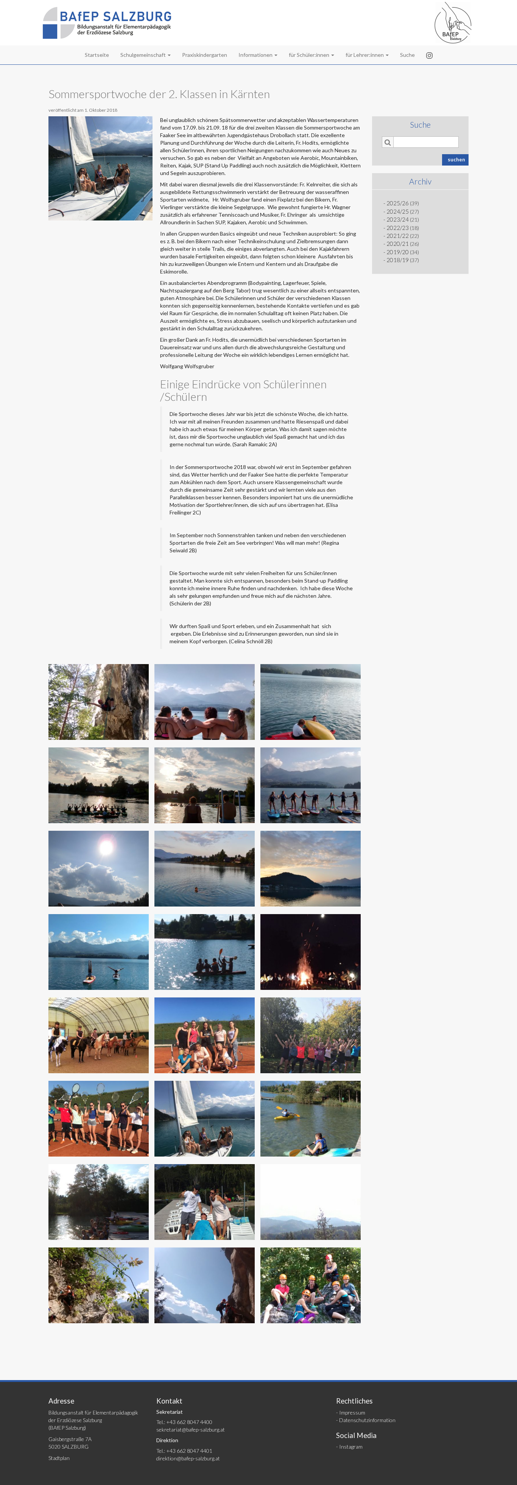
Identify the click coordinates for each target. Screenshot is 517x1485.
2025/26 (397, 203)
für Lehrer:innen (365, 55)
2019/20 (397, 252)
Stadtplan (59, 1458)
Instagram (351, 1446)
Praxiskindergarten (204, 55)
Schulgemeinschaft (143, 55)
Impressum (352, 1412)
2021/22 (397, 235)
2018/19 (397, 259)
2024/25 (397, 211)
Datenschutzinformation (367, 1420)
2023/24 (397, 219)
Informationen (256, 55)
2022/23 (397, 227)
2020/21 (397, 243)
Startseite (97, 55)
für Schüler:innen (309, 55)
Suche (407, 55)
